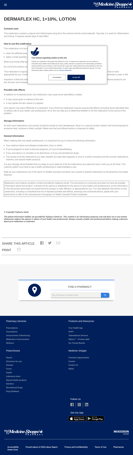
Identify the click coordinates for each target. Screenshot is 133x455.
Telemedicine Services (78, 335)
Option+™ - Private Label (78, 339)
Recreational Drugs (14, 387)
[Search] (105, 295)
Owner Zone (12, 449)
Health (9, 372)
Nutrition (10, 384)
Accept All (76, 77)
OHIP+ (71, 332)
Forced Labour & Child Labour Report (42, 447)
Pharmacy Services (16, 321)
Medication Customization (17, 339)
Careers (71, 361)
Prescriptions (12, 328)
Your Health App (75, 328)
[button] (41, 243)
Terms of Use (100, 447)
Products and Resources (81, 321)
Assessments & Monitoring (18, 335)
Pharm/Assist (13, 350)
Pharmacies (118, 447)
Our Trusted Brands (76, 343)
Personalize (57, 77)
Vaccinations (12, 332)
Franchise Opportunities (78, 357)
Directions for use (14, 361)
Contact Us (73, 365)
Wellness (10, 343)
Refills (71, 369)
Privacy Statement (65, 70)
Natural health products (16, 380)
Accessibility (13, 447)
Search (9, 357)
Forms (9, 369)
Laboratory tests (13, 376)
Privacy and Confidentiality (76, 447)
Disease (9, 365)
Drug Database (12, 391)
